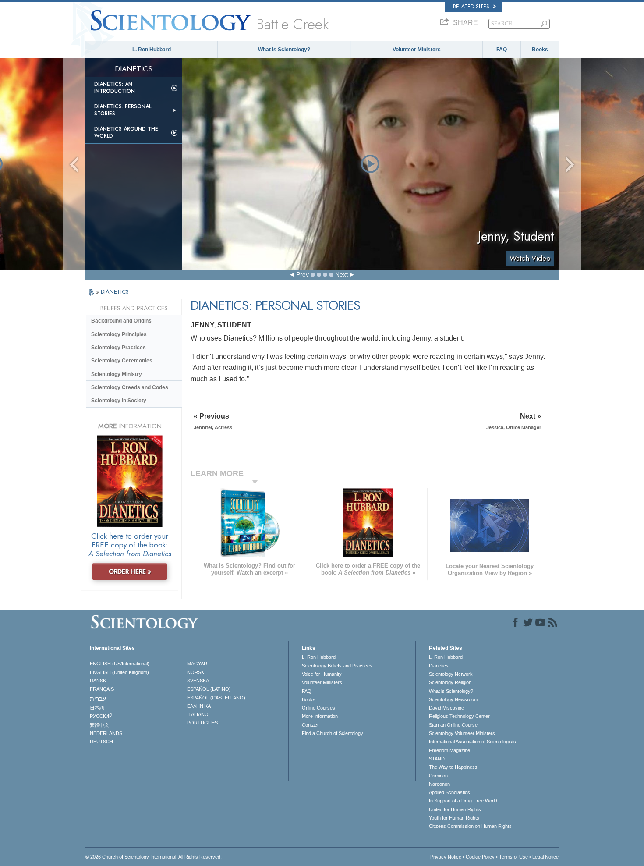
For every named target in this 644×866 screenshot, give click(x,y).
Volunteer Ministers (417, 49)
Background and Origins (121, 321)
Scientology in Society (118, 401)
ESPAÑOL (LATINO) (209, 689)
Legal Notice (545, 856)
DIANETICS (115, 291)
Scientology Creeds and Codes (129, 387)
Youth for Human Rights (454, 817)
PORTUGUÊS (202, 722)
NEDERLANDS (106, 733)
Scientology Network (451, 674)
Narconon (439, 784)
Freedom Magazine (449, 750)
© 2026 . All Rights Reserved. (153, 856)
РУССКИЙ (101, 716)
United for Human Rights (455, 809)
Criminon (438, 775)
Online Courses (318, 707)
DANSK (98, 680)
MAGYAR (197, 663)
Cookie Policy (480, 856)
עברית (98, 698)
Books (540, 49)
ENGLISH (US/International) (119, 663)
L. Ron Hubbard (151, 49)
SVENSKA (198, 680)
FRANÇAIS (102, 689)
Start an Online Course (453, 725)
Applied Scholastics (449, 792)
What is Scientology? (284, 49)
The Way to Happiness (453, 767)
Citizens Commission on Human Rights (470, 826)
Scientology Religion (450, 682)
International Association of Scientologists (472, 741)
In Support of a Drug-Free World (463, 800)
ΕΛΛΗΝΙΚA (199, 706)
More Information (320, 716)
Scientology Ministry (116, 374)
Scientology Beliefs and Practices (337, 665)
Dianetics (439, 665)
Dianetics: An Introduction (114, 87)
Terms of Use (513, 856)
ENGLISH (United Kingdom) (119, 672)
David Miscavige (446, 707)
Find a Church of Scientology (332, 733)
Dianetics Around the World (126, 132)
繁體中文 (99, 725)
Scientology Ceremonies (121, 361)
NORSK (195, 672)
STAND (437, 758)
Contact (310, 725)
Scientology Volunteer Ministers (462, 733)
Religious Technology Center (459, 716)
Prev (302, 274)
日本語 (97, 707)
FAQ (501, 49)
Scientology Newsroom (453, 699)
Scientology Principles (119, 334)
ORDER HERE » (130, 571)
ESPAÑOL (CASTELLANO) (216, 697)
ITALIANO (198, 714)
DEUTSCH (101, 741)
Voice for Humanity (322, 674)
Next (341, 274)
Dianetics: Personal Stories (122, 110)
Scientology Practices (118, 347)
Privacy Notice (445, 856)
